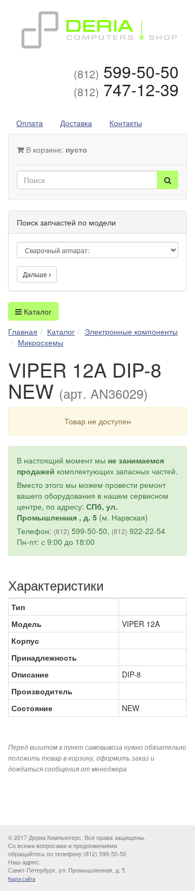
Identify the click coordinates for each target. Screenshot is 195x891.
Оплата (29, 122)
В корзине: (55, 149)
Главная (22, 331)
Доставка (76, 122)
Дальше (36, 274)
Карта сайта (21, 878)
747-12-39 (126, 89)
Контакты (125, 122)
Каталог (36, 311)
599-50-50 (126, 71)
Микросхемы (40, 342)
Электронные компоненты (131, 331)
